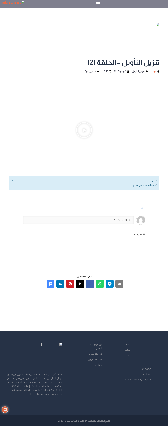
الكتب (127, 344)
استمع (127, 355)
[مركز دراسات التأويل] (12, 3)
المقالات (147, 374)
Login (142, 208)
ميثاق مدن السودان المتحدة (138, 379)
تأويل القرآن (146, 368)
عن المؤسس (95, 353)
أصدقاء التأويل (95, 359)
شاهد (127, 350)
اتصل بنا (98, 365)
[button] (84, 131)
